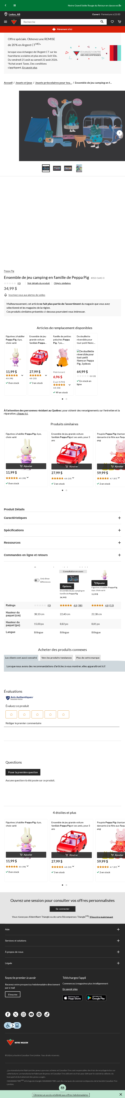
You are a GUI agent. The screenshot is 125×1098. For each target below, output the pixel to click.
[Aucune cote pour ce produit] (11, 283)
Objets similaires (62, 283)
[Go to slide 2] (57, 168)
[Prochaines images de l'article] (119, 133)
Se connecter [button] (62, 909)
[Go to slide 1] (46, 168)
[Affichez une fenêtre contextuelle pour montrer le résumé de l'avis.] (23, 376)
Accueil (8, 82)
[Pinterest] (39, 1014)
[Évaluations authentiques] (20, 698)
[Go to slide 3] (68, 168)
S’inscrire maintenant (101, 916)
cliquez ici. (22, 413)
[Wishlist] (112, 22)
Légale (8, 963)
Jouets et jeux (23, 82)
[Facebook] (7, 1014)
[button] (102, 22)
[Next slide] (119, 6)
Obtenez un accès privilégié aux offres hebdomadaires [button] (60, 1094)
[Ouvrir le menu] (5, 22)
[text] (15, 377)
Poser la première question (23, 772)
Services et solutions (15, 940)
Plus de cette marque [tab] (87, 657)
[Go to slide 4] (79, 168)
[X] (15, 1014)
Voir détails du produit (38, 283)
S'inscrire (12, 994)
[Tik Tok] (46, 1014)
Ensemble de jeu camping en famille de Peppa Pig (46, 277)
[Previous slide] (5, 6)
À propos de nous (14, 952)
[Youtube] (31, 1014)
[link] (13, 284)
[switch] (38, 580)
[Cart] (119, 22)
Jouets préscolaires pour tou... (53, 82)
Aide (7, 929)
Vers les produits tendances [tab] (57, 657)
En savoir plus (70, 989)
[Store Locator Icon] (6, 14)
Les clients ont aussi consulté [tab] (21, 657)
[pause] (14, 6)
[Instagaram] (23, 1014)
